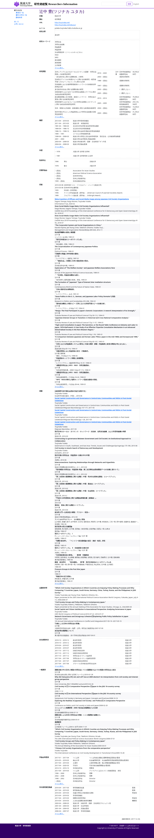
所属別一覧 (20, 13)
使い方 (16, 21)
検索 (129, 4)
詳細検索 (19, 17)
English (136, 4)
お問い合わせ (19, 24)
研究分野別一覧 (21, 15)
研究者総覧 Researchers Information (55, 4)
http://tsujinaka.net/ (62, 22)
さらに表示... (59, 68)
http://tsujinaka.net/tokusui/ (65, 25)
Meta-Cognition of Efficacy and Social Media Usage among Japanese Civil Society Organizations (92, 199)
